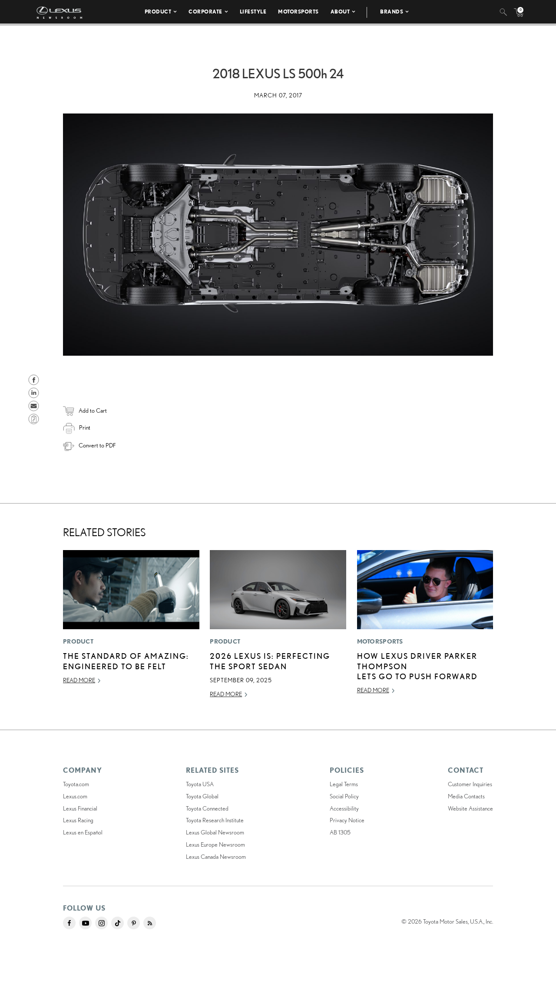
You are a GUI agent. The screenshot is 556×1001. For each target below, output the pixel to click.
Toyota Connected (207, 808)
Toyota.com (76, 784)
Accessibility (344, 808)
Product (158, 11)
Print (84, 427)
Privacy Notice (347, 820)
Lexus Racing (78, 820)
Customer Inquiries (470, 784)
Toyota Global (202, 796)
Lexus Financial (80, 808)
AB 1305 (340, 832)
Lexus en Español (83, 832)
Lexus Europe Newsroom (215, 844)
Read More (79, 680)
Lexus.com (75, 796)
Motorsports (298, 11)
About (340, 11)
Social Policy (344, 796)
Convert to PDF (97, 445)
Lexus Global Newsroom (215, 832)
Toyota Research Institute (215, 820)
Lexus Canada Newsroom (216, 856)
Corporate (205, 11)
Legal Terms (344, 784)
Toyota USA (200, 784)
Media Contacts (466, 796)
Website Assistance (470, 808)
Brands (391, 11)
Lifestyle (253, 11)
